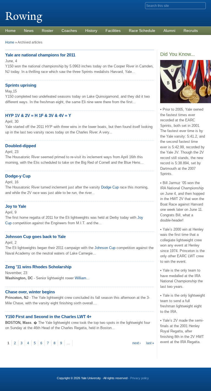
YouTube (201, 376)
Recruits (191, 30)
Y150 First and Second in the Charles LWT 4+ (48, 316)
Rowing (23, 16)
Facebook (163, 376)
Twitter (173, 376)
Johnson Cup (105, 248)
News (29, 30)
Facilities (113, 30)
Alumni (169, 30)
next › (136, 343)
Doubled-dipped (20, 145)
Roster (47, 30)
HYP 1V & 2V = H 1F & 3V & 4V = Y (38, 115)
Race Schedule (142, 30)
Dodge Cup (110, 187)
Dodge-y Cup (17, 176)
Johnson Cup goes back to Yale (35, 236)
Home (10, 30)
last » (150, 343)
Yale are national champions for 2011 (40, 55)
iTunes (191, 376)
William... (82, 278)
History (91, 30)
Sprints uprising (20, 85)
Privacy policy (139, 378)
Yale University (20, 4)
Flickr (182, 376)
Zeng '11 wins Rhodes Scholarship (38, 266)
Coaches (69, 30)
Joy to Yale (15, 206)
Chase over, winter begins (30, 291)
